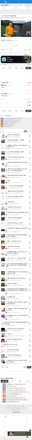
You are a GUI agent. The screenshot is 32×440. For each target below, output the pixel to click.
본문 (10, 68)
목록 (4, 68)
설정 (23, 406)
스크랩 (29, 49)
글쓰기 (30, 5)
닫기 (30, 430)
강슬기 (3, 17)
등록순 (7, 82)
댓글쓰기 (28, 68)
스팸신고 (11, 49)
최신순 (10, 82)
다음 (22, 68)
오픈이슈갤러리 (5, 5)
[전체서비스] (30, 1)
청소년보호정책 (23, 408)
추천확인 (2, 49)
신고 (7, 49)
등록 (29, 105)
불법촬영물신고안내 (16, 409)
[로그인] (28, 1)
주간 (12, 381)
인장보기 (5, 64)
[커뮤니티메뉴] (1, 1)
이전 (16, 68)
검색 (25, 367)
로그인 (9, 406)
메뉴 (2, 64)
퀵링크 (19, 406)
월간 (20, 381)
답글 (2, 90)
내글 (4, 8)
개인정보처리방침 (14, 408)
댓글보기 (28, 110)
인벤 (5, 1)
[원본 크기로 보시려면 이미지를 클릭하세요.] (16, 29)
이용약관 (7, 408)
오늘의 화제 (4, 381)
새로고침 (29, 82)
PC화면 (14, 406)
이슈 (27, 381)
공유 (25, 49)
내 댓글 (16, 8)
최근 (2, 367)
